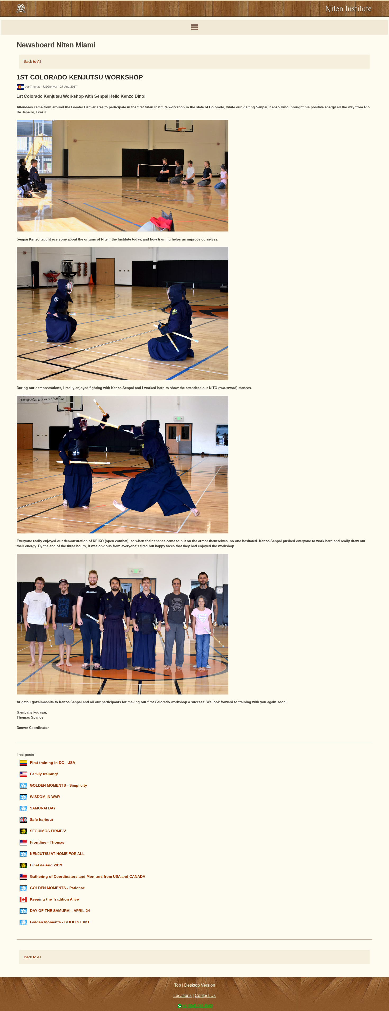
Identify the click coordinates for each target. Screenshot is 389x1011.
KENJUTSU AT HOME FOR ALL (57, 854)
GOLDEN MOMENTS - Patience (57, 888)
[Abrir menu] (194, 27)
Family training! (44, 774)
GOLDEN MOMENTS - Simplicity (58, 785)
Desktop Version (199, 985)
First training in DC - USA (52, 763)
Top (177, 985)
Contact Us (205, 995)
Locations (182, 995)
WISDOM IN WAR (45, 797)
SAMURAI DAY (43, 808)
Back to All (32, 62)
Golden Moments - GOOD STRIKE (60, 922)
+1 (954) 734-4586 (197, 1005)
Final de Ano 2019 (46, 865)
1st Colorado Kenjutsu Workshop (80, 77)
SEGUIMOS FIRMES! (48, 831)
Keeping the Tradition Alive (54, 899)
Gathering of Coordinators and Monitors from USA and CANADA (87, 877)
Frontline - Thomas (47, 842)
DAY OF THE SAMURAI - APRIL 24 (60, 911)
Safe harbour (41, 820)
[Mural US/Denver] (21, 86)
